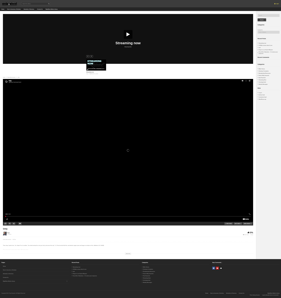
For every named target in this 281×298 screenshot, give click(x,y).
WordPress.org (262, 99)
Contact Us (40, 9)
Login (277, 3)
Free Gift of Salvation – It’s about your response (268, 52)
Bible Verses (262, 68)
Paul (8, 232)
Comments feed (263, 97)
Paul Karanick (262, 77)
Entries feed (262, 94)
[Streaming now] (128, 39)
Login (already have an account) (270, 295)
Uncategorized (262, 82)
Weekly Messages (263, 84)
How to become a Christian (14, 9)
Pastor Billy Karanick (7, 239)
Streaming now (262, 43)
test (260, 47)
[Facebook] (213, 268)
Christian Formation (264, 71)
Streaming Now (262, 79)
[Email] (221, 268)
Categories (260, 29)
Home (2, 9)
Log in (260, 92)
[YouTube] (217, 268)
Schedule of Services (29, 9)
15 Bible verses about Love (265, 45)
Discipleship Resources (265, 73)
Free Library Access (255, 295)
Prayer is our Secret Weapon (266, 49)
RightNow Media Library (52, 9)
